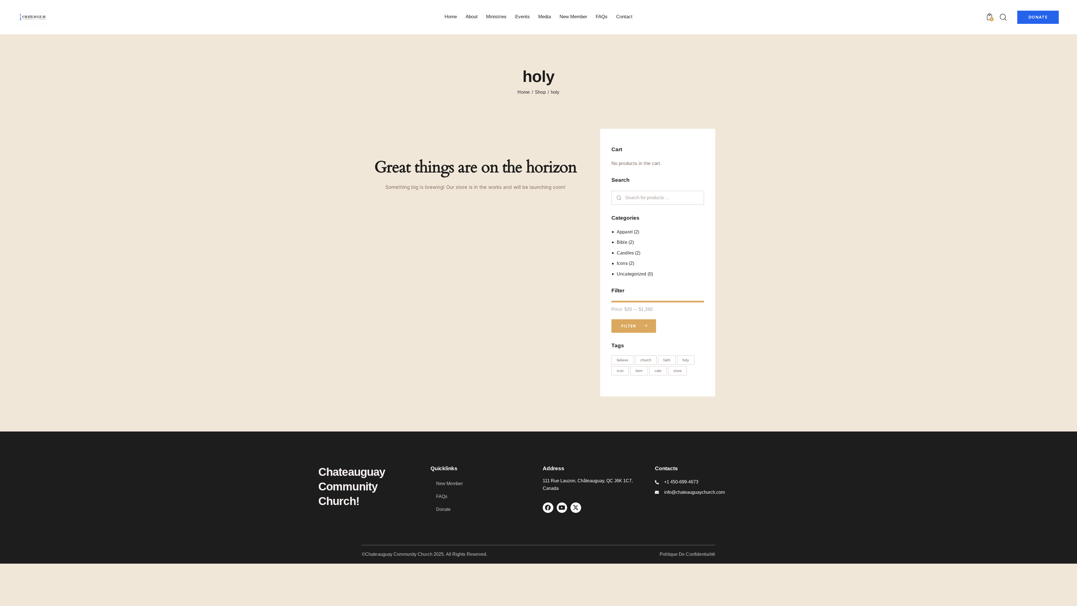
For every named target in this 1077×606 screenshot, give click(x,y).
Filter (628, 326)
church (645, 360)
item (639, 371)
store (677, 371)
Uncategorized (631, 274)
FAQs (441, 496)
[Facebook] (548, 507)
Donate (443, 509)
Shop (540, 92)
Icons (622, 263)
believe (622, 360)
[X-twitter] (575, 507)
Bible (622, 242)
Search (616, 197)
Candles (625, 253)
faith (666, 360)
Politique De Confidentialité (687, 554)
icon (620, 371)
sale (658, 371)
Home (523, 92)
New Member (449, 483)
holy (685, 360)
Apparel (625, 231)
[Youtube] (562, 507)
